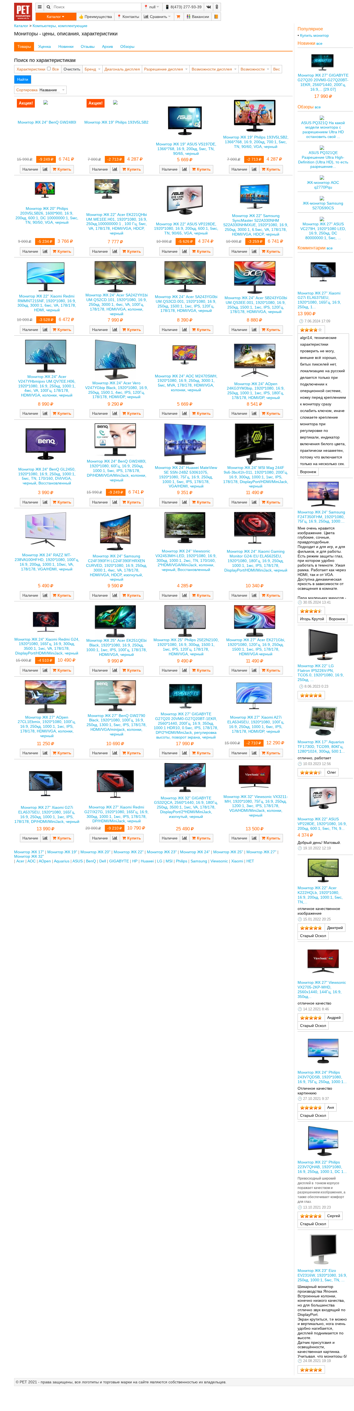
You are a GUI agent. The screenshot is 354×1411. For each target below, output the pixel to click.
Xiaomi (237, 861)
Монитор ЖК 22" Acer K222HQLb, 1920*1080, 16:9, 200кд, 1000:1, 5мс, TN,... (320, 895)
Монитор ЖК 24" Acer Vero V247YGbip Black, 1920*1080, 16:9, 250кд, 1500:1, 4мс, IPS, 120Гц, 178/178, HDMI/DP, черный (116, 390)
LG (159, 861)
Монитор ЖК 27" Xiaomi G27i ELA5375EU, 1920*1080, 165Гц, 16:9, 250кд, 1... (319, 300)
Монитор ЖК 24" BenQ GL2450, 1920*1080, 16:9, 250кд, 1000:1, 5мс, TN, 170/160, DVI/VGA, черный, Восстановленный (47, 476)
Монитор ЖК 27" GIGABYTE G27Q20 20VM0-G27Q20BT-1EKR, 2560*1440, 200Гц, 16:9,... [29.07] (323, 82)
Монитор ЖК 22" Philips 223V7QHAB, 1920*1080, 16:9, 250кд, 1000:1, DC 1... (322, 1167)
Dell (102, 861)
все (319, 43)
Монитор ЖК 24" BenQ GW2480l (47, 122)
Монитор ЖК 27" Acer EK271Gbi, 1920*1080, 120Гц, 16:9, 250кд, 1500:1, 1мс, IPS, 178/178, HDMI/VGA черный (255, 647)
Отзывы (88, 46)
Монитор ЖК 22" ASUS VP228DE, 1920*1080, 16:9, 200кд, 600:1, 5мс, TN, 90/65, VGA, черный (186, 229)
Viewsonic (219, 861)
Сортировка (27, 90)
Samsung (199, 861)
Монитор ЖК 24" (195, 852)
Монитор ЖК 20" (95, 852)
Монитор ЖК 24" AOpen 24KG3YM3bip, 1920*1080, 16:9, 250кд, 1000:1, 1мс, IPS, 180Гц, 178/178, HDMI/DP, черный (256, 391)
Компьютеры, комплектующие (60, 26)
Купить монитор (314, 35)
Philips (181, 861)
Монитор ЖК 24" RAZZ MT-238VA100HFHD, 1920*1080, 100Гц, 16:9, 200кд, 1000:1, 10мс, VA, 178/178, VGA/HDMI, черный (47, 562)
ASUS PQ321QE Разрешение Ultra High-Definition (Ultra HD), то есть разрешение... (323, 159)
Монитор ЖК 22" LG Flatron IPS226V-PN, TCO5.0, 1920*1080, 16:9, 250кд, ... (321, 673)
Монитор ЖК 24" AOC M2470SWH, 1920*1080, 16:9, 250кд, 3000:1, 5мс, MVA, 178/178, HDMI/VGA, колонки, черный (186, 383)
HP (134, 861)
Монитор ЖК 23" (162, 852)
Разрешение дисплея (163, 69)
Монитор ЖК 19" (62, 852)
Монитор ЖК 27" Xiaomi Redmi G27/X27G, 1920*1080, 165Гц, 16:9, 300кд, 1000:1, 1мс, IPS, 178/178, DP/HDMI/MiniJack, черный (116, 814)
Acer (20, 861)
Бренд (90, 69)
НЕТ (250, 861)
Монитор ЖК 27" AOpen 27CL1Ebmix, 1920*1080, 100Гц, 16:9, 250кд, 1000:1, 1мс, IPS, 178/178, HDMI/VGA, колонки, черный (47, 726)
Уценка (44, 46)
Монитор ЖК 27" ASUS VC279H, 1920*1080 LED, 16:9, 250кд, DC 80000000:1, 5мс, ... (323, 231)
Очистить (72, 69)
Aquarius (61, 861)
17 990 (321, 96)
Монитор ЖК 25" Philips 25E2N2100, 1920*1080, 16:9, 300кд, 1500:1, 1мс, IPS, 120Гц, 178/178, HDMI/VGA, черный (186, 647)
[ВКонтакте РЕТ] (208, 7)
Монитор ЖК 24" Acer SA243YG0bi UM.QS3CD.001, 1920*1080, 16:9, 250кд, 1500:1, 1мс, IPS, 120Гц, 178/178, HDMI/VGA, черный (186, 303)
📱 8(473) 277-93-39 (183, 7)
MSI (169, 861)
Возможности (253, 69)
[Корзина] (179, 16)
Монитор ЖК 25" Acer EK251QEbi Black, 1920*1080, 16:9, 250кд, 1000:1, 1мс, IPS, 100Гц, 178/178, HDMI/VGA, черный (116, 647)
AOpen (45, 861)
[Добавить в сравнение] (45, 169)
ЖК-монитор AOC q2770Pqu (323, 184)
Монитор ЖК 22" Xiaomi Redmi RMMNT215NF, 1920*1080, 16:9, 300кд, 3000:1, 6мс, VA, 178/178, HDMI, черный (46, 303)
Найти (22, 79)
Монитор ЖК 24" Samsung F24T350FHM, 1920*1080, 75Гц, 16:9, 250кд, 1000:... (321, 517)
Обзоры (127, 46)
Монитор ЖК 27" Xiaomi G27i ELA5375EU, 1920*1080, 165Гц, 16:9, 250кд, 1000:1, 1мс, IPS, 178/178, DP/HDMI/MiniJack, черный (46, 814)
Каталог (21, 26)
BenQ (91, 861)
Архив (107, 46)
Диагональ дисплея (122, 69)
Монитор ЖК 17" (29, 852)
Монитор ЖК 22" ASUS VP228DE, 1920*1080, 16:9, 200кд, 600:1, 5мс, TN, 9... (322, 824)
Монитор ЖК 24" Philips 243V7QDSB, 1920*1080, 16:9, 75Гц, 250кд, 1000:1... (322, 1077)
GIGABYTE (119, 861)
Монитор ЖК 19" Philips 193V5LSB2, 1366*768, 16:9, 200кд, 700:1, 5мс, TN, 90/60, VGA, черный (255, 142)
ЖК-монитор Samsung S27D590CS (323, 205)
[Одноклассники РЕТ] (217, 7)
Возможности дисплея (212, 69)
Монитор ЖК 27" (261, 852)
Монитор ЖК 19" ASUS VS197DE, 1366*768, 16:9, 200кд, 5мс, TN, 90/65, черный (186, 149)
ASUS (77, 861)
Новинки (66, 46)
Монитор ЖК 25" (228, 852)
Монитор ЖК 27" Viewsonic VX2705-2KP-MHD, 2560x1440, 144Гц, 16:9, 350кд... (322, 989)
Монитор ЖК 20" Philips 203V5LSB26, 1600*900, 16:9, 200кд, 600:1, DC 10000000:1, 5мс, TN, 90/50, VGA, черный (46, 215)
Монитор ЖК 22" (129, 852)
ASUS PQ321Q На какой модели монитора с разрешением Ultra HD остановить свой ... (323, 130)
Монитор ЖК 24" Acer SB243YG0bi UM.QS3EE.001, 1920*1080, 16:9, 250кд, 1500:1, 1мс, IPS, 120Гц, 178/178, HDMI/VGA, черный (256, 305)
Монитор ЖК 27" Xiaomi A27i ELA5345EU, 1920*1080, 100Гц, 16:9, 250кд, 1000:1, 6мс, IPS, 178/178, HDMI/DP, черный (255, 724)
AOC (31, 861)
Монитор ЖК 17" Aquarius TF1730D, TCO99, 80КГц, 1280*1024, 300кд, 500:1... (321, 746)
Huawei (147, 861)
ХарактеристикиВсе (38, 69)
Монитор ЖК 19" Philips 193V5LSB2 (116, 122)
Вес (276, 69)
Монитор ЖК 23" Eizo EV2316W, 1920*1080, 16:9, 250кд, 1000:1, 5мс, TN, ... (322, 1275)
